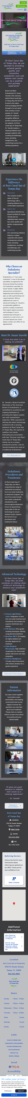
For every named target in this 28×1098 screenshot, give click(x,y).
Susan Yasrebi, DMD (14, 1040)
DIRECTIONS (15, 829)
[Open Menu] (25, 9)
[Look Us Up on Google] (15, 1067)
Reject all (21, 1091)
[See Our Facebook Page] (10, 1067)
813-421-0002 (14, 837)
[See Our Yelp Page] (18, 1067)
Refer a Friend (14, 1056)
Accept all (14, 1095)
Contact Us (14, 1053)
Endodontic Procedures (14, 1043)
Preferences (7, 1091)
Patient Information (14, 1046)
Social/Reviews (14, 1050)
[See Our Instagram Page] (13, 1067)
